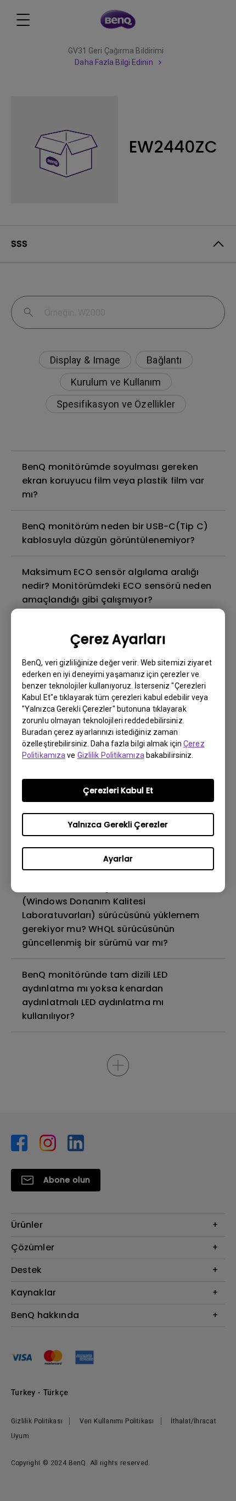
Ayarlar (118, 858)
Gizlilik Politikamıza (110, 755)
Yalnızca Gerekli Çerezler (118, 824)
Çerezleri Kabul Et (118, 790)
